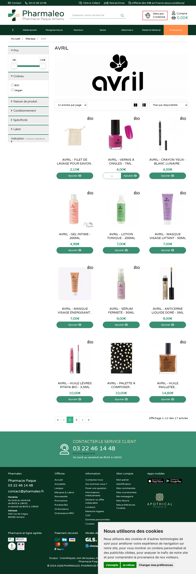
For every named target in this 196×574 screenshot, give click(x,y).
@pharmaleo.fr (26, 491)
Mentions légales (94, 511)
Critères (18, 76)
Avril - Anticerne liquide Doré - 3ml (168, 311)
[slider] (14, 66)
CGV (87, 515)
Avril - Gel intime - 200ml (75, 236)
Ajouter (73, 175)
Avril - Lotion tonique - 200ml (121, 236)
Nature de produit (25, 101)
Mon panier (122, 479)
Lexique (59, 488)
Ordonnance (62, 509)
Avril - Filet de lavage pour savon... (75, 161)
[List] (144, 105)
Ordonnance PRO (64, 513)
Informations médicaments (92, 494)
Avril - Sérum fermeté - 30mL (121, 311)
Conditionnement (24, 110)
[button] (13, 30)
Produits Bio (61, 504)
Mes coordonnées (126, 492)
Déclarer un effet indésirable (94, 501)
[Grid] (135, 105)
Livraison (90, 507)
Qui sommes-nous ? (96, 484)
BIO (16, 85)
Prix (16, 50)
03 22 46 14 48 (94, 448)
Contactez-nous (94, 479)
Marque (30, 38)
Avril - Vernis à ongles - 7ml (121, 161)
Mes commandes (125, 488)
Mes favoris (122, 500)
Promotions (61, 500)
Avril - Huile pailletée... (167, 385)
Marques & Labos (64, 492)
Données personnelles (97, 519)
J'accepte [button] (112, 565)
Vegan (18, 90)
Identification (123, 484)
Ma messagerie (124, 496)
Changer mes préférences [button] (156, 565)
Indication (28, 138)
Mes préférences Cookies (125, 506)
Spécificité (20, 120)
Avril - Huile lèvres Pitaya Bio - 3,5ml (75, 385)
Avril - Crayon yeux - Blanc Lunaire (167, 161)
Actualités (60, 484)
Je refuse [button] (128, 565)
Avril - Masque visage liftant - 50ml (167, 236)
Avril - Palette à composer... (121, 385)
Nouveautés (61, 496)
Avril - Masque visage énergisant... (75, 311)
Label (17, 129)
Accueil (15, 38)
